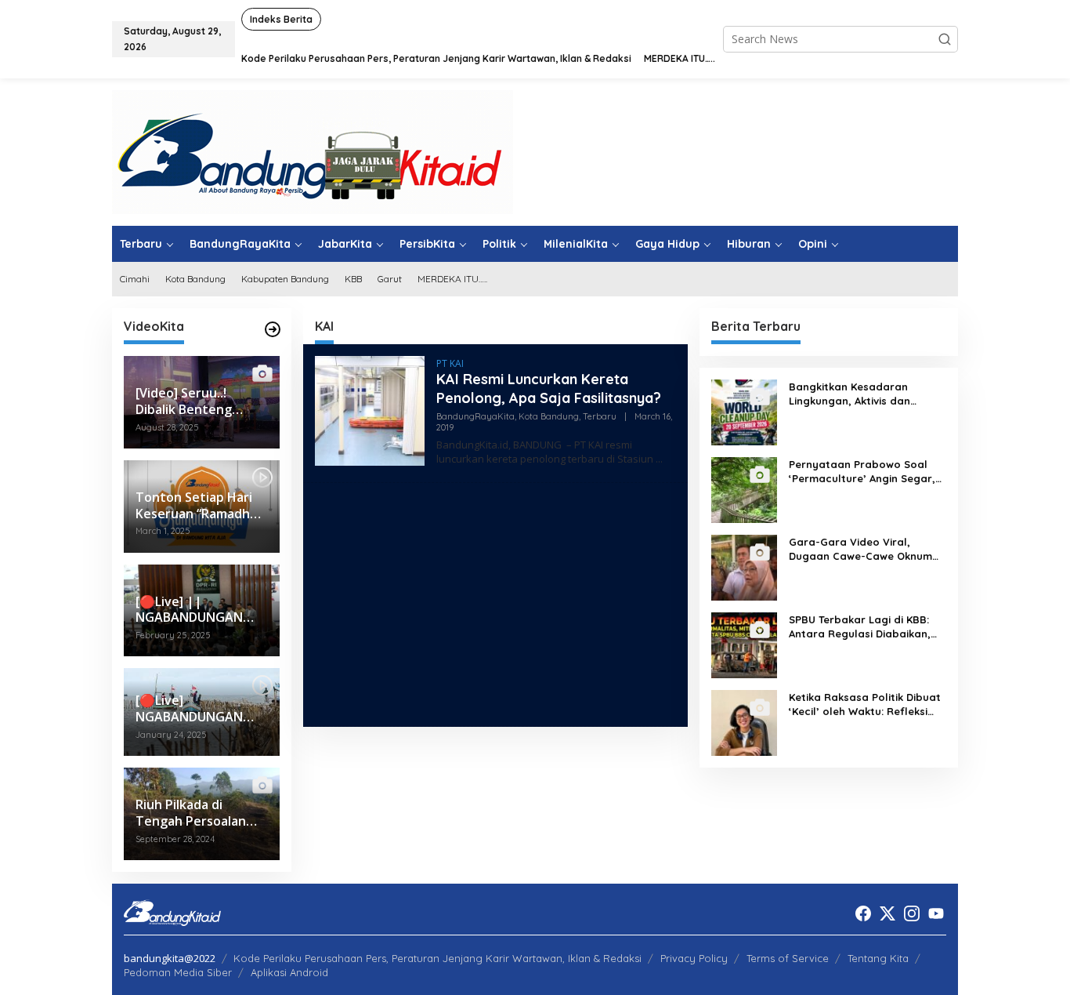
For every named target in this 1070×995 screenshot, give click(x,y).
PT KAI (450, 363)
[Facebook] (863, 913)
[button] (944, 39)
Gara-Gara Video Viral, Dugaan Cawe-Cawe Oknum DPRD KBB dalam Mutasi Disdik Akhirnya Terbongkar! (860, 549)
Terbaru (599, 416)
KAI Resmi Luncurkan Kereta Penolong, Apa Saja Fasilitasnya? (548, 388)
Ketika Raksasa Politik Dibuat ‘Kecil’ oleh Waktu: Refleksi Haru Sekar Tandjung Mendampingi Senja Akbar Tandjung (865, 704)
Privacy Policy (694, 958)
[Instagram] (912, 913)
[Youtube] (936, 913)
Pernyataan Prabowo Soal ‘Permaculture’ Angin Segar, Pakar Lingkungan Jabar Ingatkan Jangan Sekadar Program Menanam (862, 471)
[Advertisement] (495, 604)
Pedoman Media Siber (178, 972)
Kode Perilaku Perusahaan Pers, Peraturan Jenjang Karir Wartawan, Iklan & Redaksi (437, 958)
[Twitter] (887, 913)
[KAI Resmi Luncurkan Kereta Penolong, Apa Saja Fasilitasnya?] (659, 459)
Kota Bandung (549, 416)
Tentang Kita (878, 958)
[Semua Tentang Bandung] (312, 150)
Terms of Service (787, 958)
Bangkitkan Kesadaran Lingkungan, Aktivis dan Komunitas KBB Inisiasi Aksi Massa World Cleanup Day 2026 (858, 394)
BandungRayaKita (475, 416)
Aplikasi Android (289, 972)
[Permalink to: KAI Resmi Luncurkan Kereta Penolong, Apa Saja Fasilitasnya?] (370, 409)
